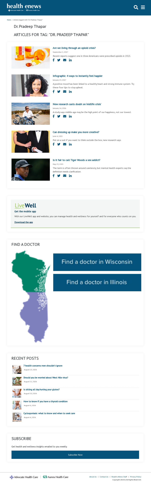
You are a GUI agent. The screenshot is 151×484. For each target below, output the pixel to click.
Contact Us (104, 477)
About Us (93, 477)
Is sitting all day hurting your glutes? (41, 389)
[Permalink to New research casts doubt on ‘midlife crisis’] (31, 113)
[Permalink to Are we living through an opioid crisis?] (31, 57)
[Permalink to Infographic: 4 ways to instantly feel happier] (31, 85)
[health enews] (24, 8)
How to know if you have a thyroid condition (45, 401)
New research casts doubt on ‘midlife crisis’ (77, 104)
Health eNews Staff (119, 477)
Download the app (23, 222)
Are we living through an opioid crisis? (74, 48)
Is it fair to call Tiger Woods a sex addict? (76, 160)
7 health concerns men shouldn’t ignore (42, 365)
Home (9, 20)
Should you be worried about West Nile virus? (45, 377)
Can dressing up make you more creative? (76, 132)
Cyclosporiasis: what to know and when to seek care (49, 413)
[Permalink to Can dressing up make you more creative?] (31, 141)
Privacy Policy (135, 477)
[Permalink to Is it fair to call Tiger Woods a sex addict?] (31, 169)
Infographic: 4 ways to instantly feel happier (77, 76)
